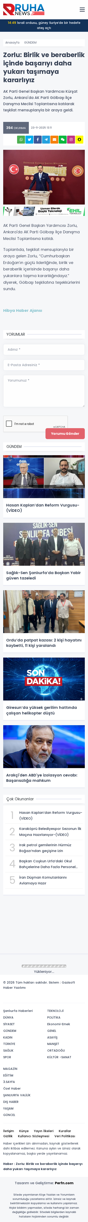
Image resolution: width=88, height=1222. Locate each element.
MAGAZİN (10, 1069)
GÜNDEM (30, 42)
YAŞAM (8, 1108)
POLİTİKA (53, 1017)
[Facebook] (61, 998)
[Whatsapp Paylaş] (21, 140)
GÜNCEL (9, 1115)
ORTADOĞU (56, 1050)
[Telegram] (80, 998)
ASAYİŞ (52, 1037)
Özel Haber (12, 1088)
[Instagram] (67, 998)
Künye (24, 1131)
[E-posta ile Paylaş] (54, 140)
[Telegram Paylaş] (46, 140)
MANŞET (53, 1044)
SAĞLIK (8, 1050)
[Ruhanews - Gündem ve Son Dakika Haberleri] (24, 9)
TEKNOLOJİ (55, 1011)
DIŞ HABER (11, 1102)
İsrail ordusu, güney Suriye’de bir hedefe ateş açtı (44, 25)
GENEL (51, 1031)
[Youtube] (73, 998)
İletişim (8, 1131)
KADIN (7, 1037)
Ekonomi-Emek (58, 1024)
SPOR (7, 1057)
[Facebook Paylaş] (38, 140)
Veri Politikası (64, 1136)
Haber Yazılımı (14, 987)
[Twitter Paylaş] (29, 140)
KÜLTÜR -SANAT (59, 1057)
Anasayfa (12, 42)
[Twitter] (54, 998)
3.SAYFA (9, 1082)
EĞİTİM (8, 1075)
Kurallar (65, 1131)
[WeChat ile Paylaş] (63, 140)
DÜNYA (8, 1017)
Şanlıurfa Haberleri (18, 1011)
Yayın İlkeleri (43, 1131)
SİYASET (9, 1024)
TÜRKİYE (9, 1044)
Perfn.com (64, 1183)
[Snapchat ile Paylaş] (79, 140)
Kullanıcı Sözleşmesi (33, 1136)
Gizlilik (8, 1136)
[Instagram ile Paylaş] (71, 140)
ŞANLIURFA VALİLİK (17, 1095)
